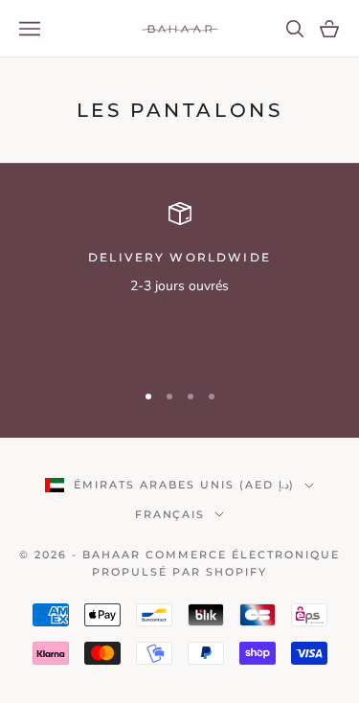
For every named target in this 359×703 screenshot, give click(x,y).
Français (170, 514)
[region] (179, 283)
